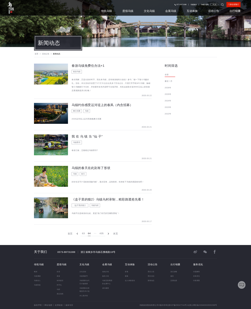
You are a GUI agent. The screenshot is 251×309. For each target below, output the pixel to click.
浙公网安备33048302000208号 (203, 305)
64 (89, 233)
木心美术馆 (83, 296)
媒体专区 (69, 305)
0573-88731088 (181, 4)
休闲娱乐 (60, 280)
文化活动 (82, 272)
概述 (35, 272)
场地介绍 (105, 272)
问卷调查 (196, 280)
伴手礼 (59, 285)
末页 (115, 233)
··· (95, 233)
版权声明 (38, 305)
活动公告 (213, 11)
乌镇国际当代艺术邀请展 (84, 282)
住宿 (58, 272)
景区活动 (151, 276)
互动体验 (192, 11)
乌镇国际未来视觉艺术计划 (84, 289)
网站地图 (48, 305)
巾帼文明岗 (205, 4)
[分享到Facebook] (214, 251)
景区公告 (151, 272)
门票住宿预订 (233, 4)
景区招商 (60, 294)
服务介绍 (105, 276)
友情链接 (59, 305)
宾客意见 (196, 276)
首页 (36, 54)
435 (101, 233)
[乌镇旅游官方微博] (195, 251)
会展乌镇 (170, 11)
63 (83, 233)
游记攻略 (173, 272)
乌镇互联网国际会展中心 (107, 282)
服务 (172, 276)
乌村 (58, 289)
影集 (126, 272)
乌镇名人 (37, 280)
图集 (126, 276)
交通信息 (173, 280)
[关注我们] (205, 251)
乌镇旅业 (193, 4)
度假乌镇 (127, 11)
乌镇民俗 (37, 285)
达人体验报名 (130, 280)
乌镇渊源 (37, 276)
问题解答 (196, 272)
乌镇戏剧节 (83, 276)
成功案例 (105, 288)
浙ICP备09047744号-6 (178, 305)
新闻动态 (151, 280)
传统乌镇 (106, 11)
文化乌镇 (149, 11)
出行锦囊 (235, 11)
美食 (58, 276)
